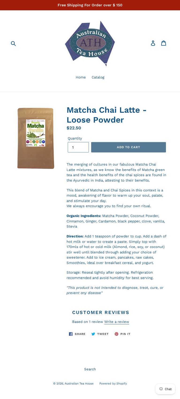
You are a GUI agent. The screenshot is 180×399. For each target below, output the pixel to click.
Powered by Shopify (113, 383)
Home (81, 77)
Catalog (98, 77)
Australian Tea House (79, 383)
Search (90, 369)
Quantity (75, 138)
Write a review (116, 322)
